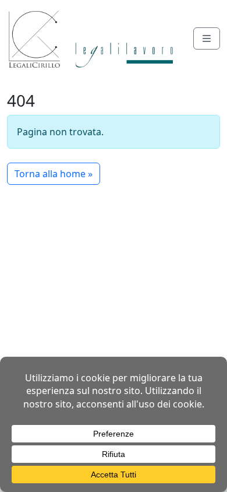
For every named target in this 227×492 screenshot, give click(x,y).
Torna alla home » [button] (54, 173)
